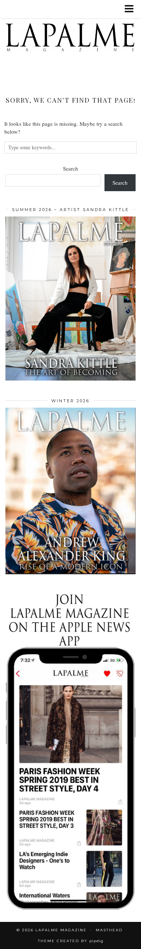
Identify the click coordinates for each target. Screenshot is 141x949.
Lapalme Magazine (61, 930)
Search (70, 168)
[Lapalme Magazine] (70, 38)
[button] (131, 9)
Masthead (109, 930)
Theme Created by (70, 941)
